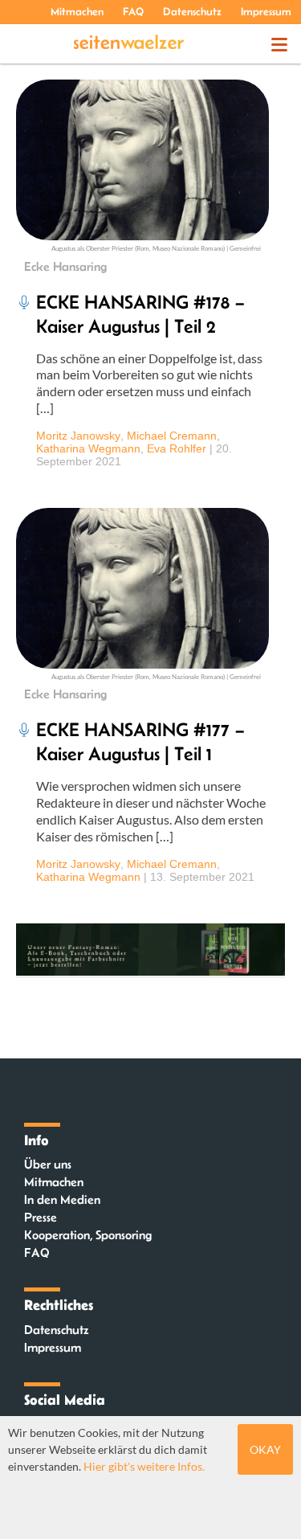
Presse (40, 1217)
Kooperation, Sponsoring (88, 1235)
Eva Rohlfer (176, 448)
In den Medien (62, 1199)
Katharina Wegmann (88, 448)
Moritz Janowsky (78, 435)
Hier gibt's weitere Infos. (144, 1466)
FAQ (133, 11)
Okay (265, 1449)
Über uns (47, 1164)
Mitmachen (77, 11)
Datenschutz (192, 11)
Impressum (266, 11)
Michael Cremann (172, 435)
